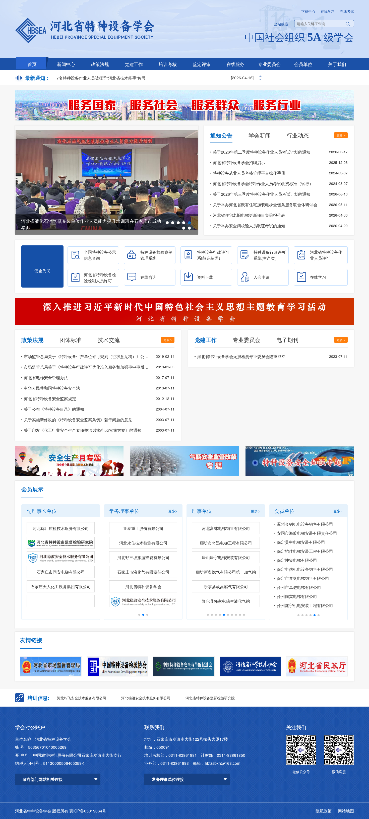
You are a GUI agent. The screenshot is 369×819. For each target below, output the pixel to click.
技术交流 (109, 340)
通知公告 (221, 135)
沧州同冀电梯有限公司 (297, 596)
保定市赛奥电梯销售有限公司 (303, 578)
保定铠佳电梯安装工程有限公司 (305, 551)
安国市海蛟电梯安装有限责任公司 (307, 533)
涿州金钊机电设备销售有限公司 (305, 524)
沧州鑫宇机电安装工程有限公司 (305, 605)
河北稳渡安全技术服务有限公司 (145, 697)
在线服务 (235, 64)
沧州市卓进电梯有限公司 (299, 587)
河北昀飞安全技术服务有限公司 (81, 697)
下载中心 (308, 11)
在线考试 (347, 11)
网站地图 (346, 811)
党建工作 (134, 64)
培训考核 (168, 64)
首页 (32, 64)
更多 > (341, 135)
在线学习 (328, 11)
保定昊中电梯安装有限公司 (301, 542)
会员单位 (303, 64)
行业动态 (298, 135)
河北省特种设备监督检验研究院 (210, 697)
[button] (167, 222)
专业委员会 (269, 64)
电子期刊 (287, 340)
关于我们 (337, 64)
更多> (172, 510)
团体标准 (70, 340)
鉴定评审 (202, 64)
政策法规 (100, 64)
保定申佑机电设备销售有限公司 (305, 569)
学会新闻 (260, 135)
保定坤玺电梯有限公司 (297, 560)
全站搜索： (283, 24)
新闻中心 (66, 64)
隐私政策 (324, 811)
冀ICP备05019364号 (87, 811)
